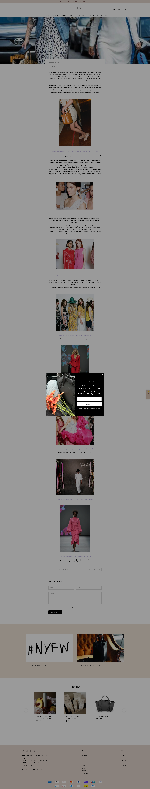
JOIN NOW (89, 404)
